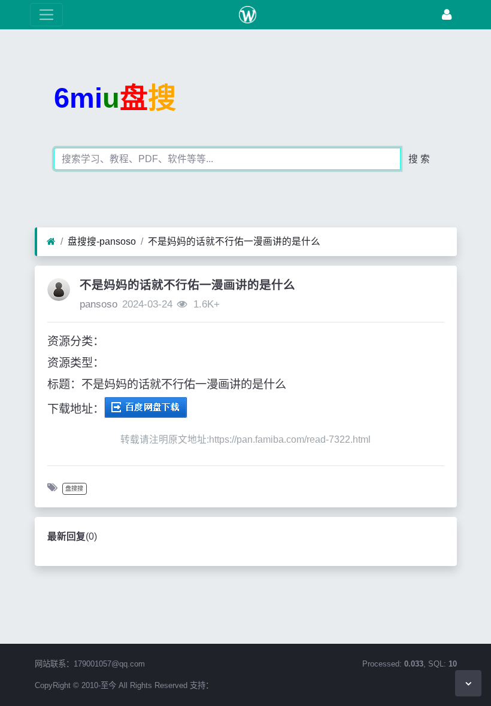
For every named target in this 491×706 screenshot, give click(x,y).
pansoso (98, 304)
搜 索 (419, 159)
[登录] (446, 14)
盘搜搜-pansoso (102, 241)
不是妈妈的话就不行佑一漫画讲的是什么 (234, 241)
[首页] (51, 242)
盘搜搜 (74, 488)
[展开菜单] (46, 14)
